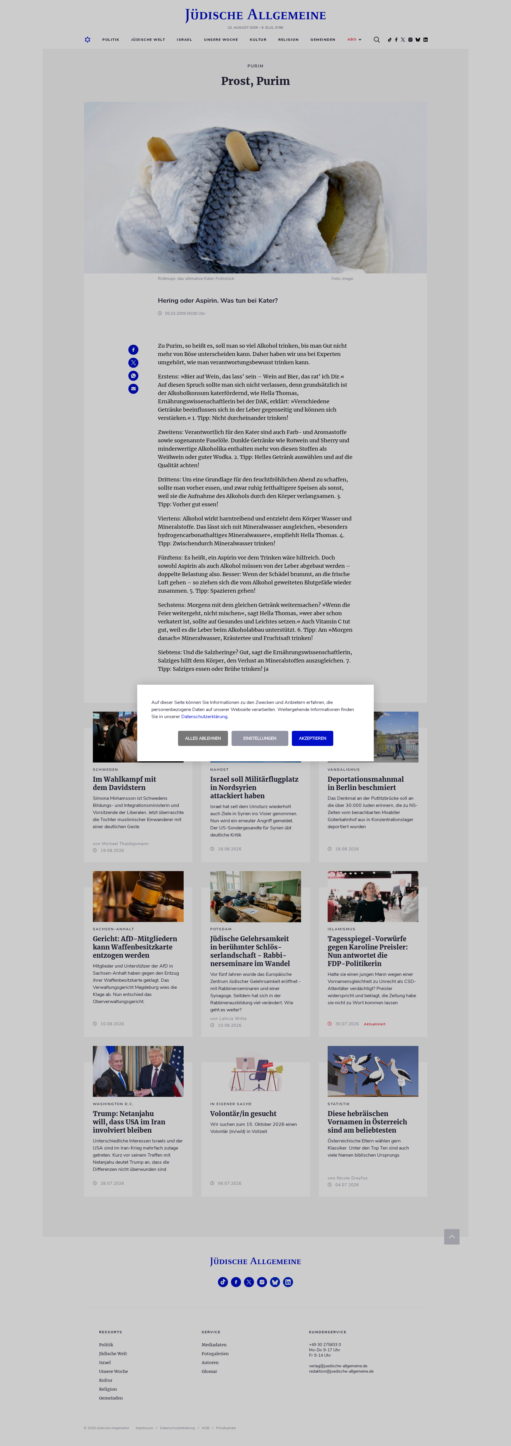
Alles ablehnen (203, 738)
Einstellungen (259, 738)
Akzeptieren (312, 738)
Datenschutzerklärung (204, 716)
